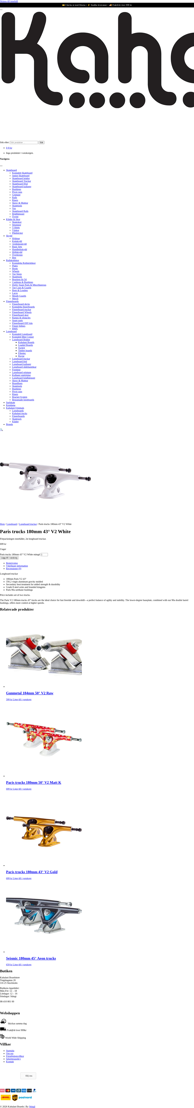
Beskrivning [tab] (12, 563)
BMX (15, 328)
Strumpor (16, 225)
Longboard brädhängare (23, 378)
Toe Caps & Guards (21, 287)
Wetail (32, 1106)
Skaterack (17, 419)
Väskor (15, 230)
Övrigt (15, 216)
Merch (15, 298)
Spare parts (17, 320)
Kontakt (10, 1061)
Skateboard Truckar (21, 181)
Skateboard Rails (20, 211)
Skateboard (11, 170)
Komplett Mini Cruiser (23, 337)
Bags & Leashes (20, 290)
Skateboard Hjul (20, 184)
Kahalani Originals (15, 408)
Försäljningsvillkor (15, 1056)
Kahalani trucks (19, 413)
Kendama (10, 405)
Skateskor (17, 222)
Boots (15, 268)
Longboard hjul (19, 361)
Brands (9, 424)
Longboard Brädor (21, 339)
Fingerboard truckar (21, 309)
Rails (14, 197)
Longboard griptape (21, 372)
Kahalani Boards (26, 342)
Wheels (15, 271)
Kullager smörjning (21, 375)
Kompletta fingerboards (23, 307)
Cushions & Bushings (22, 282)
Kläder (15, 421)
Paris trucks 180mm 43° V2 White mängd (20, 554)
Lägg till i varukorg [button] (22, 699)
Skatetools (17, 205)
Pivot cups (17, 192)
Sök (41, 142)
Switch (21, 348)
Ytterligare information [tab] (17, 566)
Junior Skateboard (20, 175)
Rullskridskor (12, 260)
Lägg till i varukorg (9, 558)
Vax (14, 208)
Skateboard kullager (21, 186)
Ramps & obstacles (21, 317)
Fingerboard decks (21, 304)
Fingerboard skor (20, 315)
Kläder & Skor (13, 219)
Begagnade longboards (23, 399)
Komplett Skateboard (22, 173)
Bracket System (19, 397)
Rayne (21, 356)
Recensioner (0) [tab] (13, 568)
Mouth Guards (19, 296)
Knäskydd (17, 241)
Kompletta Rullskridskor (24, 263)
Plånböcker (17, 233)
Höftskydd (17, 252)
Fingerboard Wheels (22, 312)
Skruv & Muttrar (20, 203)
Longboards (18, 410)
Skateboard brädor (21, 178)
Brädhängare (18, 214)
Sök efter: (4, 142)
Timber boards (25, 350)
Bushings (16, 189)
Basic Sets (17, 246)
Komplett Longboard (22, 334)
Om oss (9, 1053)
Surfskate (10, 402)
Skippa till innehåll (9, 1)
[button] (1, 429)
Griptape (16, 194)
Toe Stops (17, 274)
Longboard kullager (21, 364)
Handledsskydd (19, 249)
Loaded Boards (25, 345)
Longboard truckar (21, 358)
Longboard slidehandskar (24, 367)
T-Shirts (16, 227)
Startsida (10, 1050)
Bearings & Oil (19, 279)
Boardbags (17, 383)
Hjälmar (16, 238)
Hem (2, 524)
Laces (15, 293)
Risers (15, 200)
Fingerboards (12, 301)
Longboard (11, 331)
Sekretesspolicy (13, 1059)
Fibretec (22, 353)
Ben (14, 257)
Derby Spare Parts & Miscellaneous (29, 285)
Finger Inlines (18, 326)
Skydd (9, 235)
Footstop (16, 369)
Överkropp (17, 255)
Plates (15, 266)
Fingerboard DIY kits (22, 323)
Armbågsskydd (19, 244)
